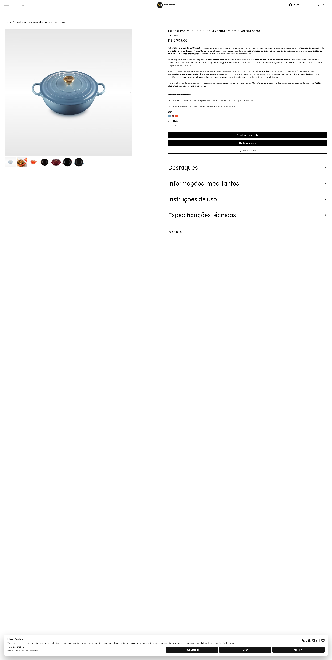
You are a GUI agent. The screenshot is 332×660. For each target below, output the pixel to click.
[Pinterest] (177, 231)
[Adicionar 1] (181, 125)
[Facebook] (173, 231)
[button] (323, 5)
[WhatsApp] (169, 231)
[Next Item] (161, 108)
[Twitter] (181, 231)
